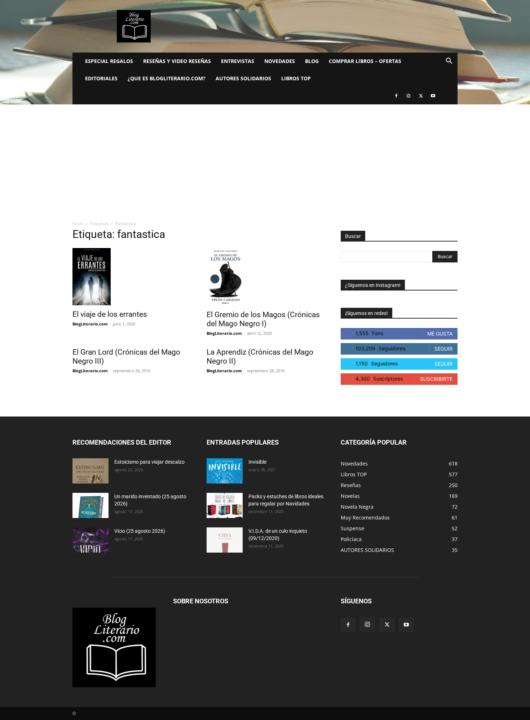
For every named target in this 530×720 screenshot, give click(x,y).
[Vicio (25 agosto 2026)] (90, 540)
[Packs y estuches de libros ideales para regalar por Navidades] (225, 505)
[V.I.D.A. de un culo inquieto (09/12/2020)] (225, 540)
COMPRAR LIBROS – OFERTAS (365, 61)
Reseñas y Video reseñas (177, 61)
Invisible (257, 462)
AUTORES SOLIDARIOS (243, 78)
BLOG (312, 61)
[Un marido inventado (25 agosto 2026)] (90, 505)
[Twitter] (420, 95)
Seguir (443, 349)
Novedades (279, 61)
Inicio (77, 223)
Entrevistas (237, 61)
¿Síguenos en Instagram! (373, 285)
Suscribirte (436, 379)
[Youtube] (433, 95)
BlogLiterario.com (90, 324)
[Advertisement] (265, 158)
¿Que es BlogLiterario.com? (167, 78)
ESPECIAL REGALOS (109, 61)
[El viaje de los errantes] (130, 276)
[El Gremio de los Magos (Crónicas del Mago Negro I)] (265, 277)
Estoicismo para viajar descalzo (149, 462)
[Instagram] (408, 95)
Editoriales (101, 78)
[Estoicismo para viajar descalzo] (90, 470)
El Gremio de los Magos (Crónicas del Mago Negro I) (263, 319)
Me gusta (439, 333)
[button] (449, 61)
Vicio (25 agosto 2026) (139, 531)
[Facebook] (396, 95)
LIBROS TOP (296, 78)
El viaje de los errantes (109, 314)
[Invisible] (225, 470)
